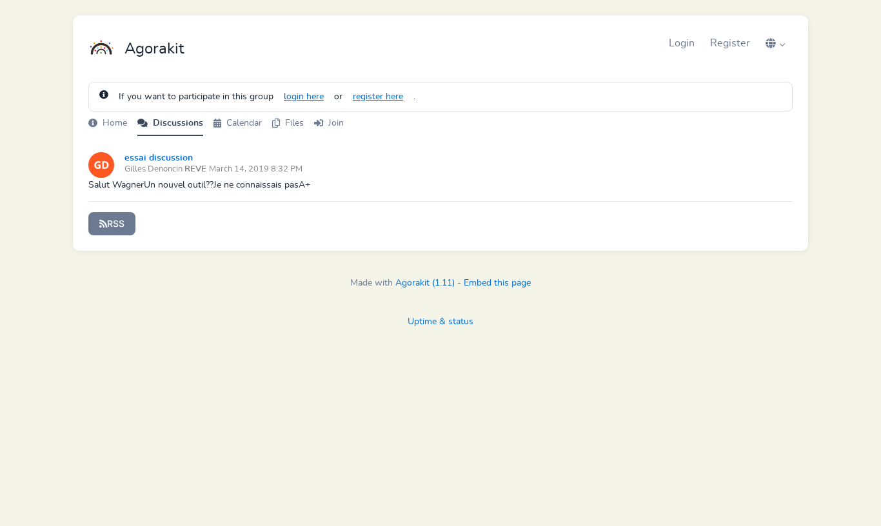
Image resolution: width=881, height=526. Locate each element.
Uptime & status (440, 321)
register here (378, 96)
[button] (775, 43)
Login (682, 43)
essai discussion (158, 157)
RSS (115, 223)
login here (304, 96)
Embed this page (497, 282)
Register (730, 43)
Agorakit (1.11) (425, 282)
